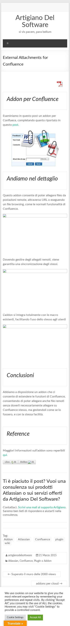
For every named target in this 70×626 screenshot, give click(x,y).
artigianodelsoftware (20, 555)
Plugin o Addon (43, 561)
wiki (7, 543)
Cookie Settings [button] (15, 617)
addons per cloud (49, 583)
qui (5, 455)
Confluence (42, 539)
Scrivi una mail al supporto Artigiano (42, 507)
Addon (8, 539)
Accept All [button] (35, 617)
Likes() (10, 462)
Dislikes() (27, 462)
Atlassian (24, 539)
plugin (59, 539)
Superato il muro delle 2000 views (32, 574)
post (15, 124)
